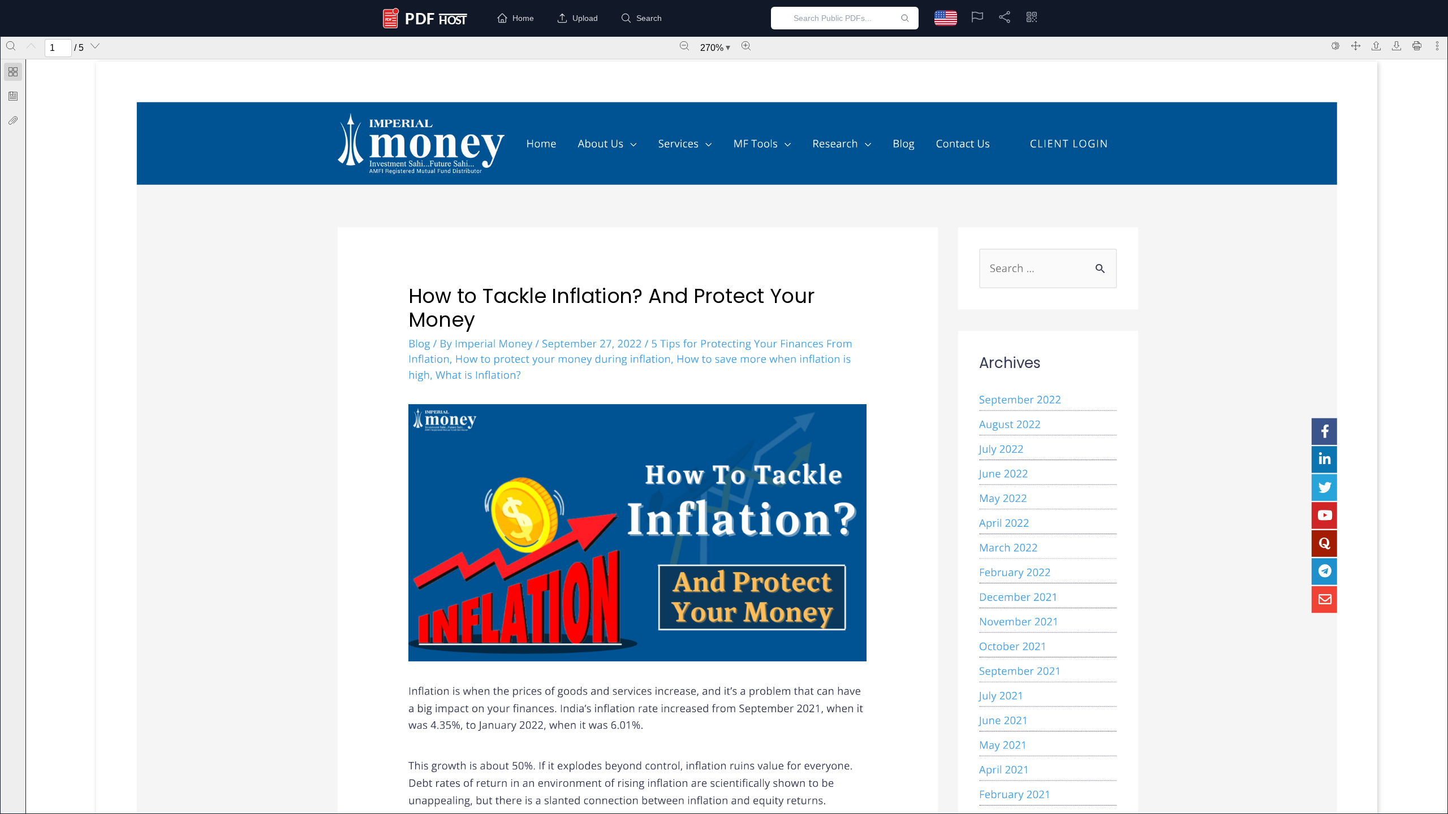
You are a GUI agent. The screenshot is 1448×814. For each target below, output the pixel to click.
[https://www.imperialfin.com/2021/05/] (1003, 745)
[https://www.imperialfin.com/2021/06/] (1003, 720)
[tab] (13, 74)
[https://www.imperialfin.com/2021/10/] (1012, 646)
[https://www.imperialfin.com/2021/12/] (1018, 597)
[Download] (1396, 46)
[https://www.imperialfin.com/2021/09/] (1020, 671)
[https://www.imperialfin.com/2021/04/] (1004, 769)
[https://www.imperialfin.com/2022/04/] (1004, 523)
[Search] (11, 46)
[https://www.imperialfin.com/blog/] (903, 143)
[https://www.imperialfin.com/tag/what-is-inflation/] (478, 374)
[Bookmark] (13, 96)
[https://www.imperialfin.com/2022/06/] (1003, 473)
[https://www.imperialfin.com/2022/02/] (1014, 572)
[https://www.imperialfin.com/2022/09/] (1020, 399)
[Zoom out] (684, 46)
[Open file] (1376, 46)
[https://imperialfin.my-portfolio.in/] (1069, 143)
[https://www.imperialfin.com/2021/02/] (1014, 794)
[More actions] (1437, 46)
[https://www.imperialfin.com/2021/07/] (1001, 695)
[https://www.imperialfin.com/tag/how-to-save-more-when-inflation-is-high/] (629, 367)
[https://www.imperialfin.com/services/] (685, 143)
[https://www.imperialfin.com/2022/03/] (1008, 547)
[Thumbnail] (13, 72)
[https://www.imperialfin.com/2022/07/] (1001, 448)
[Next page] (95, 46)
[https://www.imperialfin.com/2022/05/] (1003, 498)
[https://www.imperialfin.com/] (421, 143)
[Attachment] (13, 120)
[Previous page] (31, 46)
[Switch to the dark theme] (1335, 46)
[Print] (1417, 46)
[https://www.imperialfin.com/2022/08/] (1010, 424)
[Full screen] (1356, 46)
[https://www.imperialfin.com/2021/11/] (1018, 621)
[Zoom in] (746, 46)
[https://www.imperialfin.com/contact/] (963, 143)
